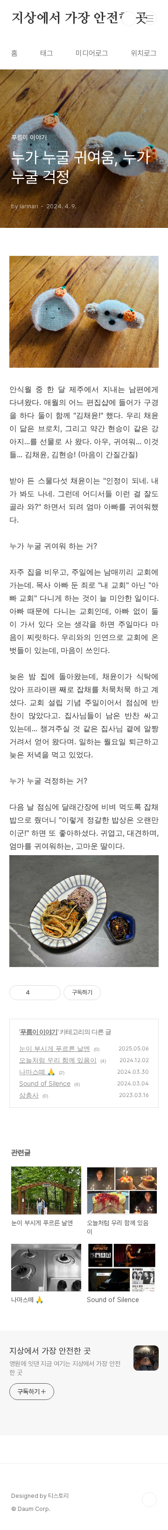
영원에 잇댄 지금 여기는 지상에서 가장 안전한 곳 (64, 1368)
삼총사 (29, 1095)
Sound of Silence (44, 1083)
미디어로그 (92, 53)
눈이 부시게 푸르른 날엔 (54, 1048)
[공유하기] (38, 993)
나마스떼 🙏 (37, 1072)
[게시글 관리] (50, 993)
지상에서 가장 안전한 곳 (79, 18)
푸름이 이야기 (38, 1032)
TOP (149, 1499)
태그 (46, 53)
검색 (129, 19)
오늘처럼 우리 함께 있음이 (58, 1060)
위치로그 (144, 53)
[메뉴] (150, 18)
